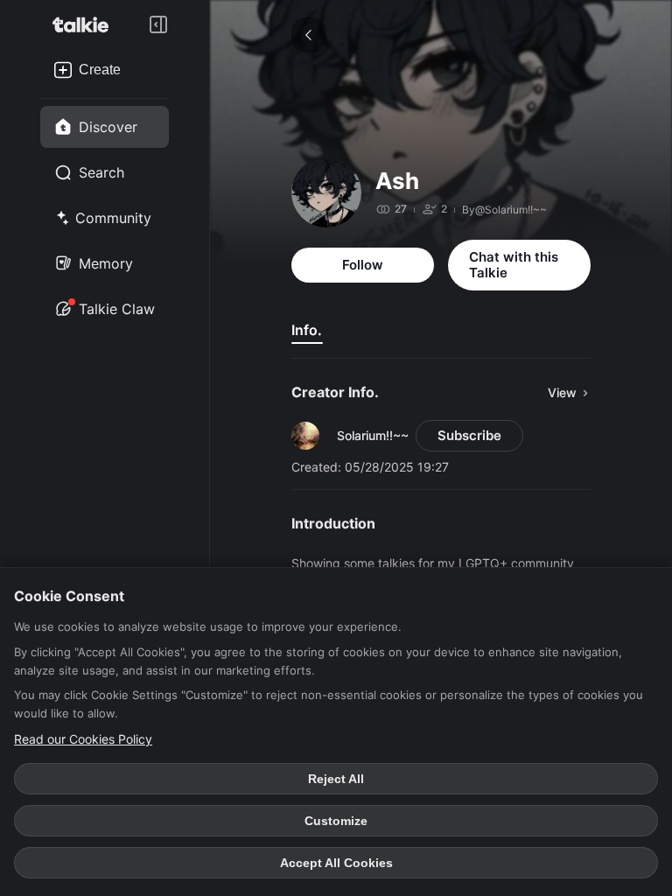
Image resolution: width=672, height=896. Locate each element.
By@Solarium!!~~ (504, 209)
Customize (336, 821)
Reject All (336, 779)
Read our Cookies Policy (83, 739)
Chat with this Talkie (513, 264)
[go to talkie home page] (85, 25)
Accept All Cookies (336, 863)
